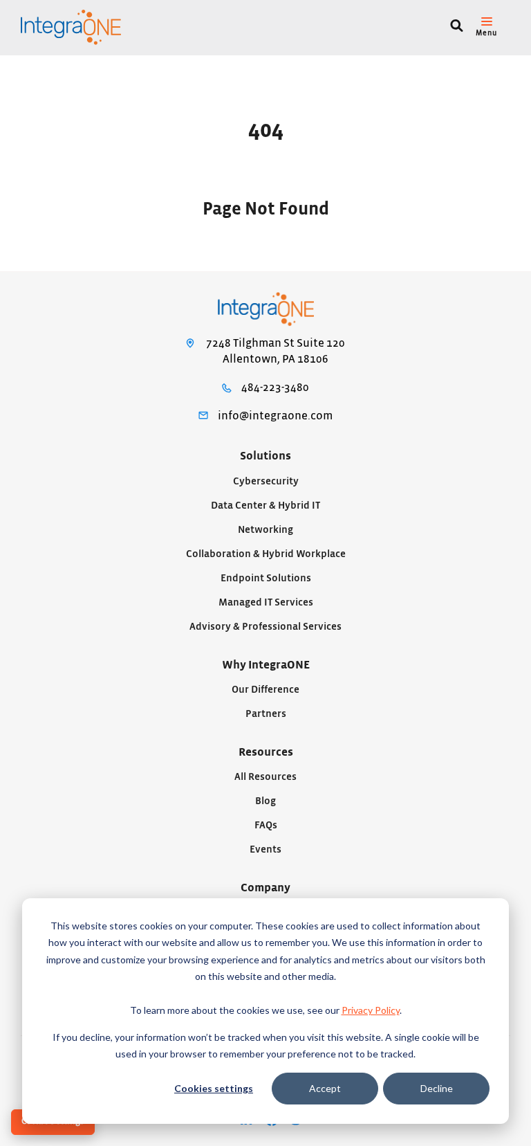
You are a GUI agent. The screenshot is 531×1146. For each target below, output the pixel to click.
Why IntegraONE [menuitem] (266, 665)
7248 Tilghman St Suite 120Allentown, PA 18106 (275, 351)
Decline (436, 1088)
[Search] (456, 27)
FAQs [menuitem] (265, 825)
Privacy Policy (371, 1010)
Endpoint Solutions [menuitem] (266, 578)
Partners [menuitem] (265, 714)
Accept (325, 1088)
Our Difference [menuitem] (265, 689)
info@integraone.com (275, 415)
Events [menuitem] (265, 849)
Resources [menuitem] (266, 752)
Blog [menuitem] (265, 801)
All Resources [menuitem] (265, 777)
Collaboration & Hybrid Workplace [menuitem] (266, 554)
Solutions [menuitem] (265, 456)
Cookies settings (213, 1088)
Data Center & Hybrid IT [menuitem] (265, 505)
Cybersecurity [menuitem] (266, 481)
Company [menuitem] (265, 887)
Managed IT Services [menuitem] (265, 602)
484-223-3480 (275, 387)
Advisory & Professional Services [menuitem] (265, 626)
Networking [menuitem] (265, 530)
